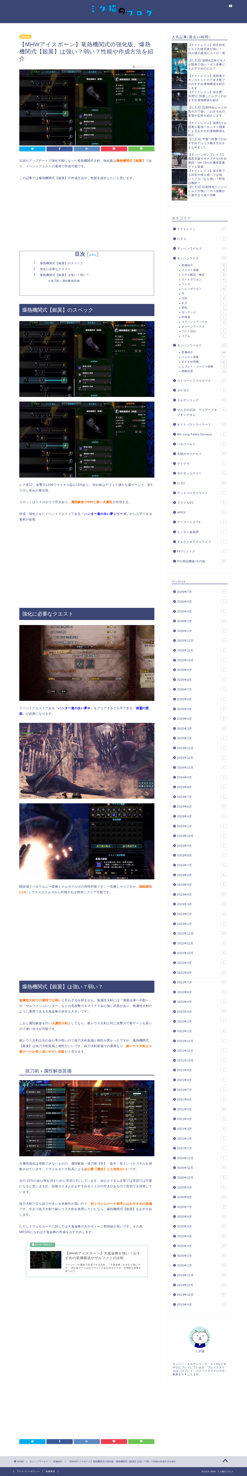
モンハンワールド (201, 345)
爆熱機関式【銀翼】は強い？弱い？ (64, 275)
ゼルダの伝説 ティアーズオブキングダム (200, 412)
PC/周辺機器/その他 (201, 561)
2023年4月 (201, 894)
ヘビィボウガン (203, 288)
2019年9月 (201, 1304)
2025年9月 (200, 670)
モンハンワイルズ (201, 248)
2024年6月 (201, 806)
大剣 (203, 298)
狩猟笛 (203, 317)
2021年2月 (200, 1138)
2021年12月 (200, 1041)
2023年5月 (200, 884)
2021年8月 (200, 1080)
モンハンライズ (201, 258)
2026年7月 (200, 591)
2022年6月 (200, 992)
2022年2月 (200, 1021)
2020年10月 (200, 1177)
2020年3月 (201, 1246)
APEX (200, 512)
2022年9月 (200, 962)
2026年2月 (201, 621)
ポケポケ (200, 390)
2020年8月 (201, 1197)
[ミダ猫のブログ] (123, 19)
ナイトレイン (201, 229)
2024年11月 (200, 757)
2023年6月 (200, 875)
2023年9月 (200, 845)
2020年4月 (201, 1236)
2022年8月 (201, 972)
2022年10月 (200, 953)
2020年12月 (200, 1158)
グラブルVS (200, 502)
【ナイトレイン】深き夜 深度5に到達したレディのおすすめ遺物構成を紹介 (207, 96)
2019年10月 (201, 1294)
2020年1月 (201, 1265)
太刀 (203, 303)
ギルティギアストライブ (200, 541)
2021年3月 (200, 1128)
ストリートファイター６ (201, 380)
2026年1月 (200, 631)
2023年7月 (200, 865)
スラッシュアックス (203, 321)
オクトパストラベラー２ (201, 424)
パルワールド (200, 444)
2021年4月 (201, 1119)
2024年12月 (200, 748)
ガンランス (203, 312)
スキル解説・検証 (203, 274)
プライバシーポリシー (28, 1471)
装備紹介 (25, 37)
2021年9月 (200, 1070)
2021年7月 (200, 1089)
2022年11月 (201, 943)
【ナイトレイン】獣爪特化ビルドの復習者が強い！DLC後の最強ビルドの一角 (206, 49)
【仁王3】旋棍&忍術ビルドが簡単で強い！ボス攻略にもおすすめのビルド (207, 64)
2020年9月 (200, 1187)
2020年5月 (201, 1226)
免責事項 (50, 1471)
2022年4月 (200, 1001)
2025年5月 (200, 709)
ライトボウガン (203, 279)
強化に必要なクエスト (55, 269)
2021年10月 (200, 1060)
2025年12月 (200, 640)
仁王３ (200, 238)
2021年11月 (200, 1050)
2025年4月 (200, 718)
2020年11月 (201, 1167)
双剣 (203, 307)
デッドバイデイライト (200, 493)
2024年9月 (200, 777)
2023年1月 (200, 923)
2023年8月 (200, 855)
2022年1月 (201, 1031)
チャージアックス (203, 326)
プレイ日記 (203, 331)
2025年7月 (200, 689)
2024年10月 (200, 767)
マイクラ (200, 463)
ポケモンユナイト (200, 473)
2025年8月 (200, 679)
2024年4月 (200, 816)
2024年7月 (200, 796)
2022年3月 (201, 1011)
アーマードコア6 (200, 522)
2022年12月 (201, 933)
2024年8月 (200, 787)
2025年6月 (200, 699)
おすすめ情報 (203, 361)
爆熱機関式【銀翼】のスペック (61, 263)
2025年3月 (201, 728)
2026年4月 (200, 611)
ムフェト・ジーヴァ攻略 (203, 366)
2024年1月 (200, 826)
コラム (203, 335)
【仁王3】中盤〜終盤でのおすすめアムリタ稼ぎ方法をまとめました (207, 143)
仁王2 (201, 483)
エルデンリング (201, 400)
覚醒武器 (203, 371)
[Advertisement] (86, 216)
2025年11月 (200, 650)
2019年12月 (201, 1275)
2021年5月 (201, 1109)
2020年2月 (201, 1255)
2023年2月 (201, 914)
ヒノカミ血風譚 (200, 532)
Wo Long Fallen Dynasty (200, 434)
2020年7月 (201, 1207)
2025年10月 (200, 660)
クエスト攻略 (203, 270)
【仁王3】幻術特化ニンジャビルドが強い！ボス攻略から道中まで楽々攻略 (207, 191)
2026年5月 (200, 601)
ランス (203, 284)
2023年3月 (201, 904)
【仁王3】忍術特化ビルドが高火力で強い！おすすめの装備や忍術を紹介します (207, 111)
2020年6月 (201, 1216)
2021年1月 (200, 1148)
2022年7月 (201, 982)
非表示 (93, 254)
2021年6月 (200, 1099)
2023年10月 (200, 835)
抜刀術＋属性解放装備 (65, 280)
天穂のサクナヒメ (201, 453)
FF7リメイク (200, 551)
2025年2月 (200, 738)
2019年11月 (201, 1285)
